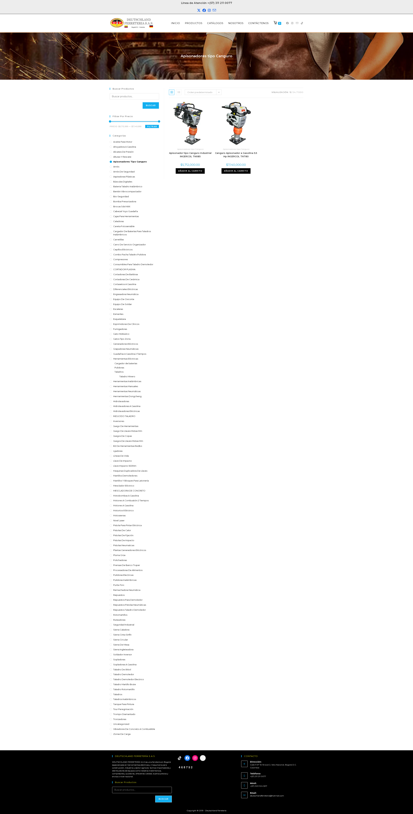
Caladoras (118, 221)
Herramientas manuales (125, 386)
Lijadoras (117, 451)
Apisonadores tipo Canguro (130, 161)
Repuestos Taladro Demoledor (129, 610)
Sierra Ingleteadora (123, 649)
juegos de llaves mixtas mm (128, 441)
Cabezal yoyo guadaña (125, 211)
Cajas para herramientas (126, 216)
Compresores (120, 259)
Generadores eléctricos (125, 344)
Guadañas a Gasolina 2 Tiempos (129, 354)
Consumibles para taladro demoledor (133, 264)
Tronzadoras (119, 719)
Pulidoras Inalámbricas (124, 580)
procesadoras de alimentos (127, 570)
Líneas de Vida (121, 455)
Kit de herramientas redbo (127, 446)
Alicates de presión (123, 151)
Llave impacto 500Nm (124, 465)
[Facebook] (187, 758)
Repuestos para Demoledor (128, 600)
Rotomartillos (120, 615)
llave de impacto (122, 460)
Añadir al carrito (190, 171)
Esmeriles (118, 314)
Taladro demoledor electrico (128, 679)
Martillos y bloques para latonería (131, 480)
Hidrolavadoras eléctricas (126, 411)
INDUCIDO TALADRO (124, 416)
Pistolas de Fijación (123, 535)
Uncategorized (121, 724)
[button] (403, 804)
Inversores (118, 421)
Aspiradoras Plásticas (124, 176)
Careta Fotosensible (124, 226)
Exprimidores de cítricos (126, 324)
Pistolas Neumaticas (123, 545)
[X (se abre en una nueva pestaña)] (198, 10)
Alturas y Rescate (122, 156)
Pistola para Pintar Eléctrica (127, 525)
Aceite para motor (122, 141)
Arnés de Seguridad (124, 171)
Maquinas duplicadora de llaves (130, 470)
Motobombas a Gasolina (126, 495)
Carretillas (118, 239)
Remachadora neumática (126, 590)
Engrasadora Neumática (125, 294)
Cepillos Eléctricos (122, 249)
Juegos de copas (122, 436)
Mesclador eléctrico (123, 485)
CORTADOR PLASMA (124, 269)
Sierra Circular (120, 639)
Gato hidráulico (121, 334)
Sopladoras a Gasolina (124, 664)
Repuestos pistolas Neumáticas (129, 605)
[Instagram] (195, 758)
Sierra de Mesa (121, 644)
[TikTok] (179, 758)
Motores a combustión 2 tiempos (131, 500)
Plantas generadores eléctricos (129, 550)
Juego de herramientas (125, 426)
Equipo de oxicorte (123, 299)
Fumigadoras (120, 329)
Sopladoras (119, 659)
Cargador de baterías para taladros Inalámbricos (132, 233)
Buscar (151, 105)
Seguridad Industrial (123, 624)
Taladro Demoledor (123, 674)
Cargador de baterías (126, 363)
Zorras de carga (122, 734)
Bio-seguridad (121, 196)
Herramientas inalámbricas (127, 381)
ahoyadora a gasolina (124, 146)
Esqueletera (119, 319)
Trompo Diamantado (124, 714)
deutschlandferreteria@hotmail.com (267, 795)
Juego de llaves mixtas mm (127, 431)
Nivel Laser (119, 520)
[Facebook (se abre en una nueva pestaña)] (204, 10)
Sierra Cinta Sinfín (122, 634)
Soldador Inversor (122, 654)
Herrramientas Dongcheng (127, 396)
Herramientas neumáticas (127, 391)
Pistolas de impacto (123, 540)
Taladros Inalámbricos (124, 699)
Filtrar (152, 126)
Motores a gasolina (123, 505)
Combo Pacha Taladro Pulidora (129, 254)
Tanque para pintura (123, 704)
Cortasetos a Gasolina (124, 284)
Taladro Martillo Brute (124, 684)
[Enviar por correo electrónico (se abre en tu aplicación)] (214, 10)
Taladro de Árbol (122, 669)
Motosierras (119, 515)
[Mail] (203, 758)
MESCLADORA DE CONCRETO (129, 490)
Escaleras (118, 309)
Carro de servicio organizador (129, 244)
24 (294, 92)
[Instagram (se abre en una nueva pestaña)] (209, 10)
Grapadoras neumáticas (125, 349)
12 (290, 92)
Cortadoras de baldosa (125, 274)
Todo (300, 92)
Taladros (119, 371)
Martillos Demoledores (125, 475)
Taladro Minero (127, 376)
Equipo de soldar (122, 304)
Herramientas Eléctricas (125, 358)
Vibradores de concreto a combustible (134, 729)
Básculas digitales (122, 181)
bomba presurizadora (124, 201)
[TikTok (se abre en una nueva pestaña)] (302, 23)
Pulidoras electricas (123, 575)
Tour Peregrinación (123, 709)
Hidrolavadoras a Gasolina (126, 406)
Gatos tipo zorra (122, 339)
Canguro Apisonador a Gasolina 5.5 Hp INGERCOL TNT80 (236, 155)
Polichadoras (120, 560)
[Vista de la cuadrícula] (171, 92)
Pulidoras (119, 367)
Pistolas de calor (122, 530)
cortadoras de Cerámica (126, 279)
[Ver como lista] (178, 92)
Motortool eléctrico (123, 510)
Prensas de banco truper (126, 565)
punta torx (118, 585)
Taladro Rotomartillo (124, 689)
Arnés (116, 166)
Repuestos (119, 595)
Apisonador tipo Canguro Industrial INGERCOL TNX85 (190, 155)
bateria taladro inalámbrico (127, 186)
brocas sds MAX (121, 206)
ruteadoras (119, 620)
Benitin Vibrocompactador (127, 191)
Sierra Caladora (121, 629)
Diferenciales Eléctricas (125, 289)
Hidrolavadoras (121, 401)
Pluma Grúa (119, 555)
